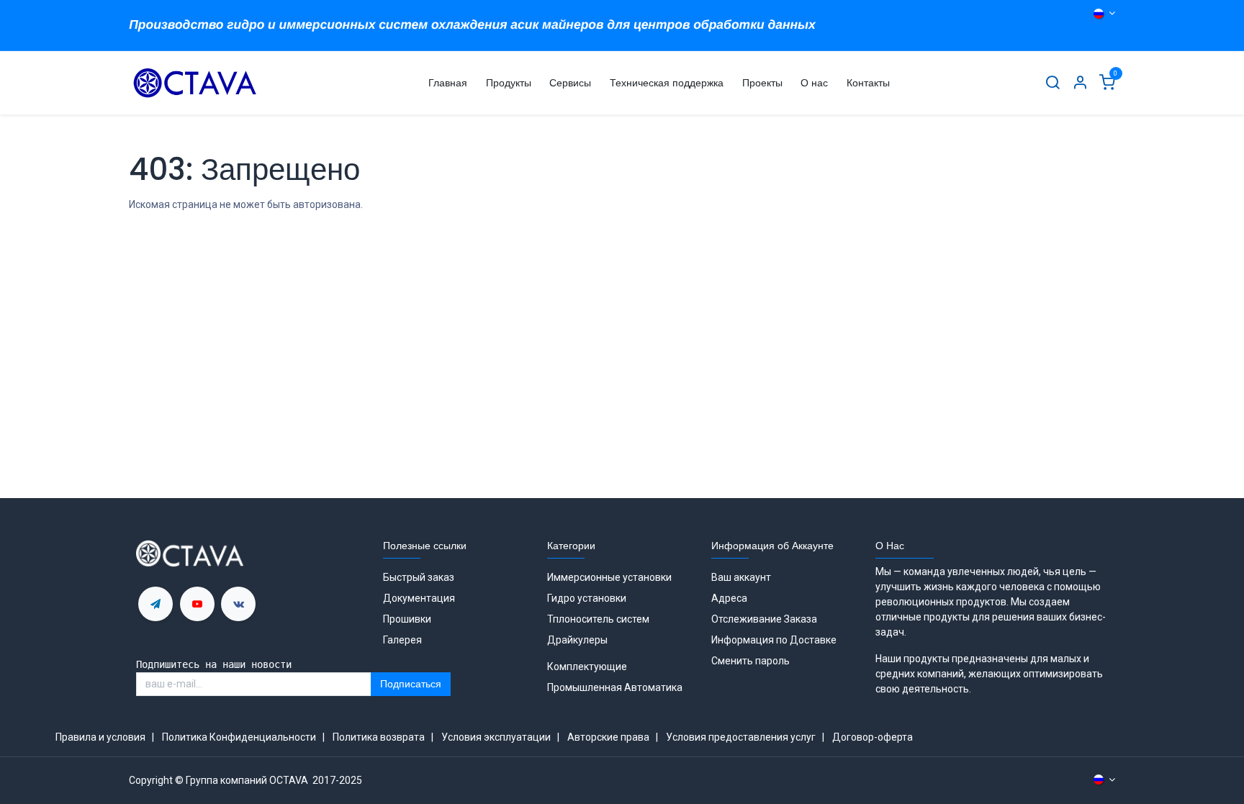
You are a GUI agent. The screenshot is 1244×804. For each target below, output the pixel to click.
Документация (419, 598)
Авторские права (608, 737)
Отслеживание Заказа (764, 619)
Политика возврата (379, 737)
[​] (155, 604)
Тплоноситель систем (599, 619)
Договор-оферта (872, 737)
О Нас (889, 545)
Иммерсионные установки (609, 577)
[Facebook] (238, 604)
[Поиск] (1052, 83)
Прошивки (407, 619)
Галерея (402, 640)
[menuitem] (448, 83)
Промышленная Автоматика (614, 687)
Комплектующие (587, 666)
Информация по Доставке (774, 640)
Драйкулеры (577, 640)
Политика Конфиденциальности (239, 737)
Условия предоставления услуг (741, 737)
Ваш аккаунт (741, 577)
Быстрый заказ (418, 577)
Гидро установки (586, 598)
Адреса (729, 598)
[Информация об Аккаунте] (1080, 83)
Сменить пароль (750, 661)
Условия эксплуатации (496, 737)
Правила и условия (100, 737)
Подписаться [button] (410, 684)
